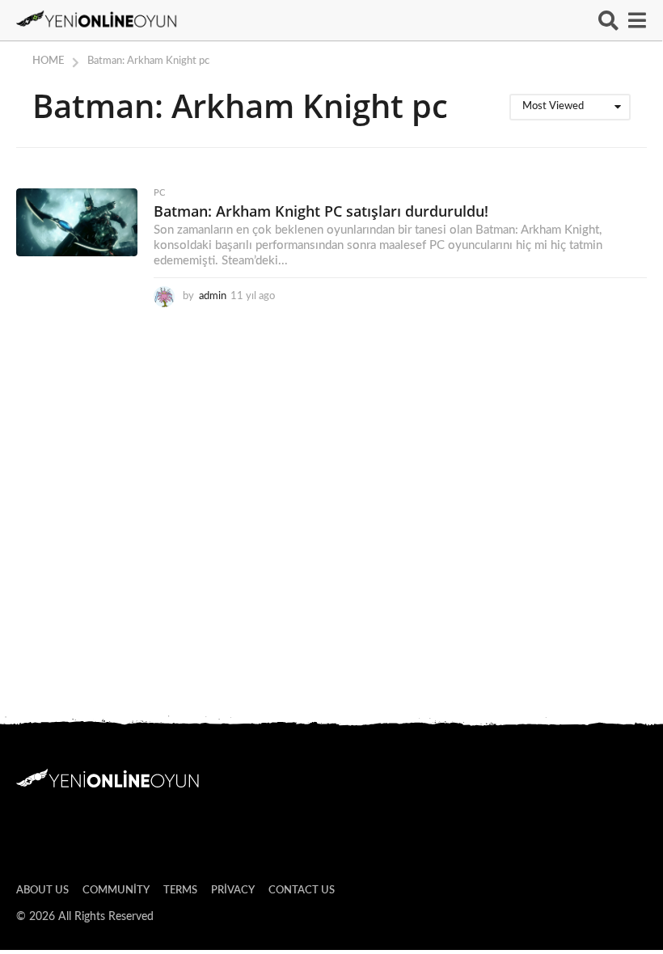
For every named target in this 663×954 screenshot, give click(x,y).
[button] (608, 20)
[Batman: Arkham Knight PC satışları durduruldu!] (76, 222)
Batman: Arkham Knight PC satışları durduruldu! (321, 211)
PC (159, 192)
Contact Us (301, 890)
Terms (180, 890)
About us (42, 890)
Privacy (233, 890)
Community (116, 890)
